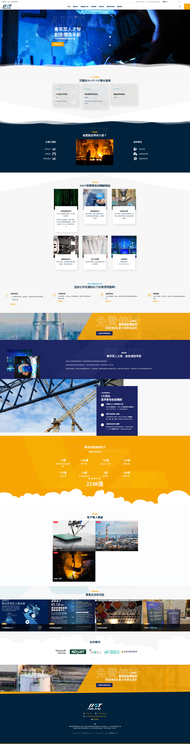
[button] (171, 2)
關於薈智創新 (57, 44)
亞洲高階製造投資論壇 (102, 627)
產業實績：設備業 (58, 548)
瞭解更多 (13, 304)
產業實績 (55, 522)
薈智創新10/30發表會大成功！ (151, 627)
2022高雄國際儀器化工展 (7, 627)
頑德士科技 (112, 733)
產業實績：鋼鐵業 (58, 578)
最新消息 (4, 623)
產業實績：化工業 (100, 548)
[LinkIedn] (95, 724)
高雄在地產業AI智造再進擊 (55, 627)
